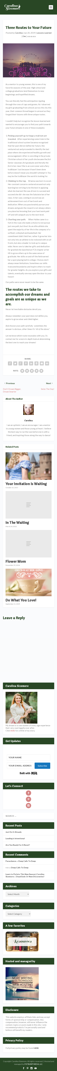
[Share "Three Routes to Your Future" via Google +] (20, 363)
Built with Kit (28, 773)
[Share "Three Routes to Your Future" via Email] (41, 363)
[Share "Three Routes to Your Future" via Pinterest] (25, 363)
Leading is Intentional (15, 838)
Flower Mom (16, 561)
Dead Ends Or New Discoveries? (30, 876)
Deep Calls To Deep (27, 861)
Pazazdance (11, 861)
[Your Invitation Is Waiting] (29, 466)
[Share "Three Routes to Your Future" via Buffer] (36, 363)
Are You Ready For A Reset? (18, 845)
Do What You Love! (21, 600)
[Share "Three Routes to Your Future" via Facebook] (10, 363)
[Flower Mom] (29, 543)
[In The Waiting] (29, 505)
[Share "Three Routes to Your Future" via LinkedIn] (31, 363)
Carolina (19, 33)
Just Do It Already (13, 832)
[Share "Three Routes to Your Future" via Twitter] (15, 363)
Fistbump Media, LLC (33, 1064)
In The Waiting (17, 522)
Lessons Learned (44, 33)
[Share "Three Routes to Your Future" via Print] (47, 363)
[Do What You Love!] (29, 582)
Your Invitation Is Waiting (26, 483)
